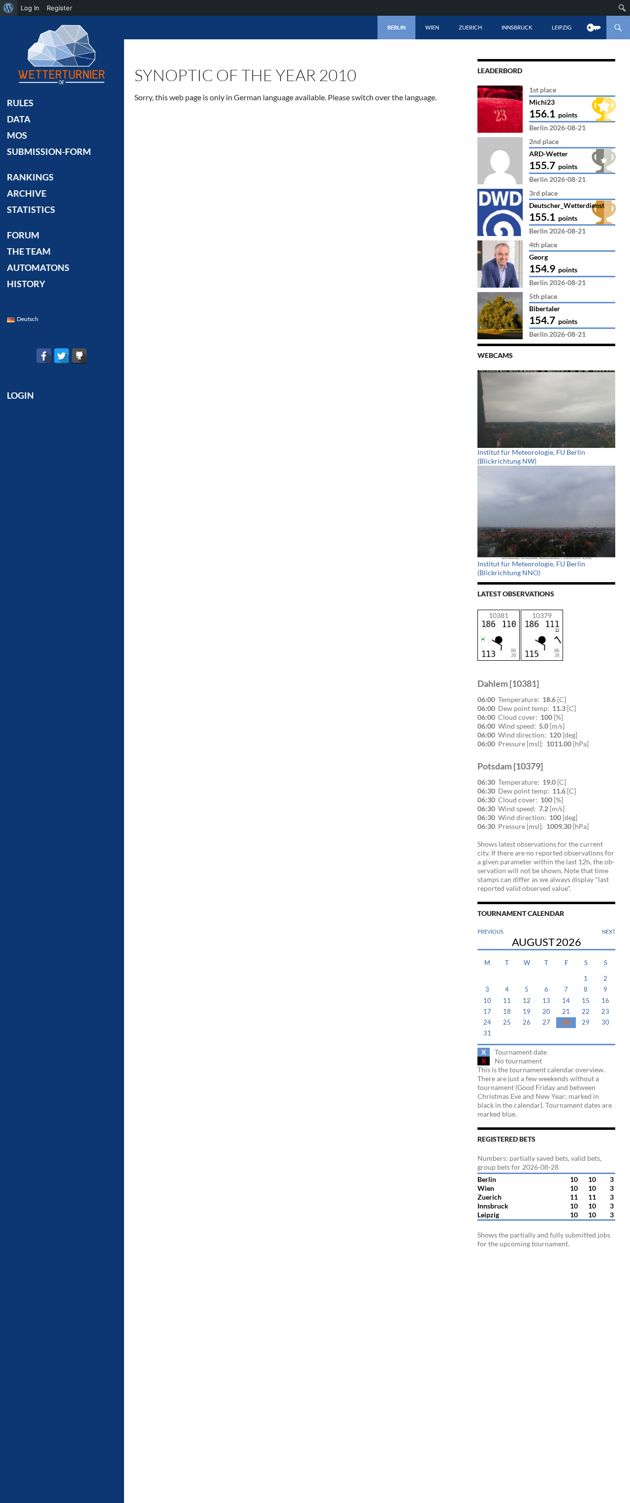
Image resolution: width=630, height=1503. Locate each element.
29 (586, 1022)
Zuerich (470, 27)
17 (487, 1011)
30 (605, 1022)
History (26, 283)
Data (19, 119)
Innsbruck (517, 27)
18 (507, 1011)
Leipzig (561, 27)
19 (527, 1011)
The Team (29, 251)
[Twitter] (61, 356)
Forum (23, 235)
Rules (20, 102)
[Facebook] (44, 356)
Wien (432, 27)
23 (605, 1011)
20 (546, 1011)
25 (507, 1022)
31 (487, 1033)
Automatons (38, 267)
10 (487, 1000)
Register (59, 8)
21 (566, 1011)
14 (566, 1000)
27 (546, 1022)
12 (527, 1000)
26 (527, 1022)
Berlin (396, 27)
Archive (26, 193)
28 (566, 1022)
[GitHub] (79, 356)
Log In (30, 8)
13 (546, 1000)
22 (586, 1011)
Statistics (31, 209)
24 (487, 1022)
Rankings (30, 177)
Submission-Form (49, 151)
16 (605, 1000)
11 (507, 1000)
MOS (17, 135)
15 (586, 1000)
